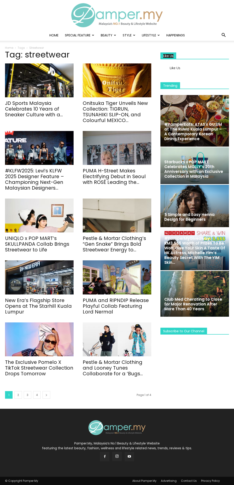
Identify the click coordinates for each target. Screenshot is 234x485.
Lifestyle (149, 35)
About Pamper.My (144, 481)
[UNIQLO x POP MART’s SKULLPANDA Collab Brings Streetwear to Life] (39, 215)
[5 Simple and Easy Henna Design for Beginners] (194, 206)
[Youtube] (129, 456)
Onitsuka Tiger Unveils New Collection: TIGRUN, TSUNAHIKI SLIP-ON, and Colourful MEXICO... (115, 112)
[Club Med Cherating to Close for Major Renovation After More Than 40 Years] (194, 294)
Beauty (106, 35)
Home (53, 35)
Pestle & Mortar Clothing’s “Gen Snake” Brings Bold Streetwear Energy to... (114, 244)
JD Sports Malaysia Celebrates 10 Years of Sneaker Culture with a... (34, 109)
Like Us (168, 56)
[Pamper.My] (117, 15)
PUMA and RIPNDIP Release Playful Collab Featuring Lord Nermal (116, 306)
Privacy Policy (210, 481)
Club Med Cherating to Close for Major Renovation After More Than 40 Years (193, 304)
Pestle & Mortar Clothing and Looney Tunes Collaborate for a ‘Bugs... (113, 368)
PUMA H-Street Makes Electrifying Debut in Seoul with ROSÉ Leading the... (114, 176)
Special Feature (77, 35)
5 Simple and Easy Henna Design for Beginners (189, 217)
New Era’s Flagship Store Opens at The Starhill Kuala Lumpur (38, 306)
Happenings (175, 35)
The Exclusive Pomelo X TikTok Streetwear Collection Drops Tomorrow (39, 368)
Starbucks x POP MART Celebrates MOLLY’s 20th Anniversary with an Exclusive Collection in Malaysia (193, 169)
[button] (223, 35)
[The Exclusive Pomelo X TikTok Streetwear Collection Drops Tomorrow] (39, 339)
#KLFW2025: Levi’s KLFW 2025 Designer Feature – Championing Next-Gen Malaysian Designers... (34, 179)
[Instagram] (117, 456)
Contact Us (189, 481)
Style (127, 35)
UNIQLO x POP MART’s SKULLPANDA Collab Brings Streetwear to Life (37, 244)
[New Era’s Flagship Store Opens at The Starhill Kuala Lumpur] (39, 277)
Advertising (169, 481)
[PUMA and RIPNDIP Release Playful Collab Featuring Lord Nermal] (117, 277)
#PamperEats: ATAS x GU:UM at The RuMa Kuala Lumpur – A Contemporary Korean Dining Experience (193, 132)
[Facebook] (104, 456)
